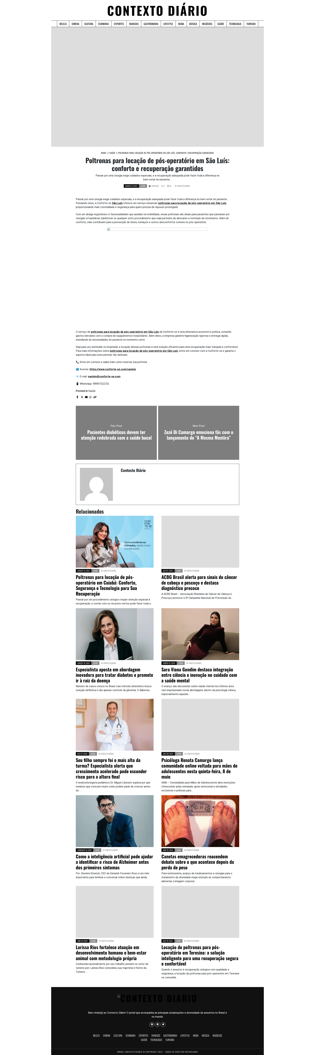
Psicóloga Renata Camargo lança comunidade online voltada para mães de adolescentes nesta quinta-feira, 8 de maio (199, 768)
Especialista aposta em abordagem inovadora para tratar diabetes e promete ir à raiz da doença (114, 675)
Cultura (88, 24)
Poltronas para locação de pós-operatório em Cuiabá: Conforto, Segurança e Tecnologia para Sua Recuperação (106, 585)
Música (193, 24)
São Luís (117, 203)
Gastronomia (151, 24)
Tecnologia (235, 24)
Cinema (75, 24)
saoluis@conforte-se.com (104, 376)
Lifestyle (168, 24)
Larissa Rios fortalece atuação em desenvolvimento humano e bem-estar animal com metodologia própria (111, 952)
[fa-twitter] (163, 1024)
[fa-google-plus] (157, 1024)
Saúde (220, 24)
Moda (181, 24)
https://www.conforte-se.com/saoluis (113, 369)
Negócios (207, 24)
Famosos (134, 24)
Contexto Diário (183, 186)
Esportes (119, 24)
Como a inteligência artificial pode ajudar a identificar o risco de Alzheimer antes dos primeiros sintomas (114, 862)
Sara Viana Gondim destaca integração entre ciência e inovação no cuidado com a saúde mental (199, 675)
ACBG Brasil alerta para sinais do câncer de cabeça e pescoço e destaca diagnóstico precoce (199, 582)
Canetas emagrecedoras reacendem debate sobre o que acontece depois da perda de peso (197, 862)
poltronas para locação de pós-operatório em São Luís (192, 203)
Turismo (251, 24)
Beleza (63, 24)
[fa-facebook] (151, 1024)
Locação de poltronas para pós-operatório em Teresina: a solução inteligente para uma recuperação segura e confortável (199, 955)
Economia (103, 24)
